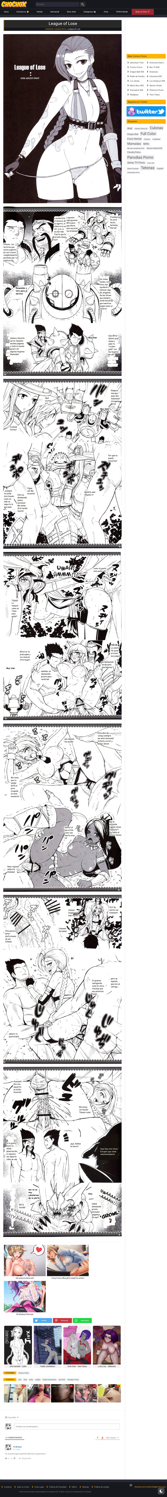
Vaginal (160, 168)
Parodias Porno (73, 1380)
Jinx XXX (62, 1380)
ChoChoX (49, 29)
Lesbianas (156, 139)
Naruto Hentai (156, 85)
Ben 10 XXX (154, 67)
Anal (25, 1380)
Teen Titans (155, 95)
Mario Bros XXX (137, 85)
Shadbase (134, 95)
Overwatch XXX (136, 90)
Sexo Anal (71, 12)
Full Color (148, 134)
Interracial (54, 12)
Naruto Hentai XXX (154, 148)
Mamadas (134, 144)
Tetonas (147, 168)
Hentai (40, 12)
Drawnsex (154, 72)
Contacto (8, 1487)
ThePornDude (122, 12)
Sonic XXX (150, 163)
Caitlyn (37, 1380)
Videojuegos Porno (133, 172)
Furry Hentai (134, 138)
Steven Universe (132, 169)
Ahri (19, 1380)
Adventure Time (137, 63)
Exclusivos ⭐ (23, 12)
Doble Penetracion (49, 1380)
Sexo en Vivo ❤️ (143, 12)
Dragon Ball (132, 134)
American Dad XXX (158, 63)
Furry (106, 12)
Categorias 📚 (90, 12)
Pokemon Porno (157, 90)
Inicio (6, 12)
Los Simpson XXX (157, 81)
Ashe (31, 1380)
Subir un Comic (23, 1487)
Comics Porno (60, 29)
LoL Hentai (134, 81)
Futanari (147, 139)
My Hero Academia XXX (135, 148)
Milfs (146, 143)
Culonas (156, 128)
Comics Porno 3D (141, 129)
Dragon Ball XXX (137, 72)
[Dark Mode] (161, 1491)
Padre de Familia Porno (140, 76)
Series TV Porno (136, 162)
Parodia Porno (134, 152)
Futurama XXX (156, 76)
